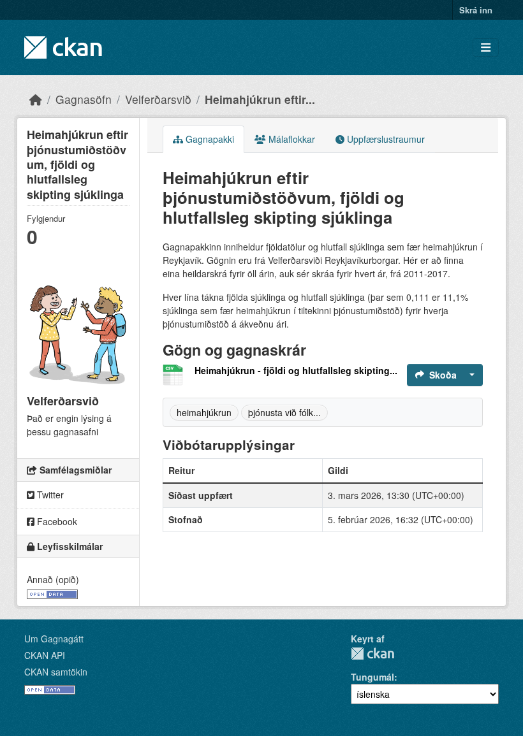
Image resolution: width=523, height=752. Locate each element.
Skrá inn (475, 10)
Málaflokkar (290, 139)
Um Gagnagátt (54, 638)
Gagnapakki (208, 139)
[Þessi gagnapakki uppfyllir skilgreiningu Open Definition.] (52, 592)
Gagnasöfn (83, 99)
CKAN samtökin (55, 671)
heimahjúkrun (204, 412)
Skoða (443, 374)
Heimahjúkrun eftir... (260, 99)
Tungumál (372, 676)
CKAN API (44, 655)
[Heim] (35, 99)
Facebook (55, 521)
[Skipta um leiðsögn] (486, 47)
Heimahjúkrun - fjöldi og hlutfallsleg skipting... (296, 370)
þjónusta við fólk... (284, 412)
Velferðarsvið (158, 99)
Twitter (49, 494)
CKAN (372, 653)
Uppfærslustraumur (384, 139)
